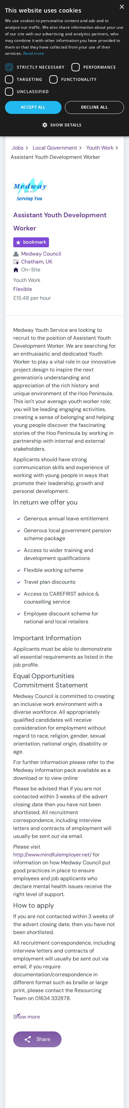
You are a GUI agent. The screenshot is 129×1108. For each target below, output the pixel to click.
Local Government (55, 147)
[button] (64, 125)
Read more (33, 53)
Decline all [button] (94, 107)
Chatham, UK (36, 261)
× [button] (121, 7)
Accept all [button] (33, 107)
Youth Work (99, 147)
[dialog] (64, 68)
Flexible (22, 289)
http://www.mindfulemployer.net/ (52, 854)
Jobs (17, 147)
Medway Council (41, 253)
